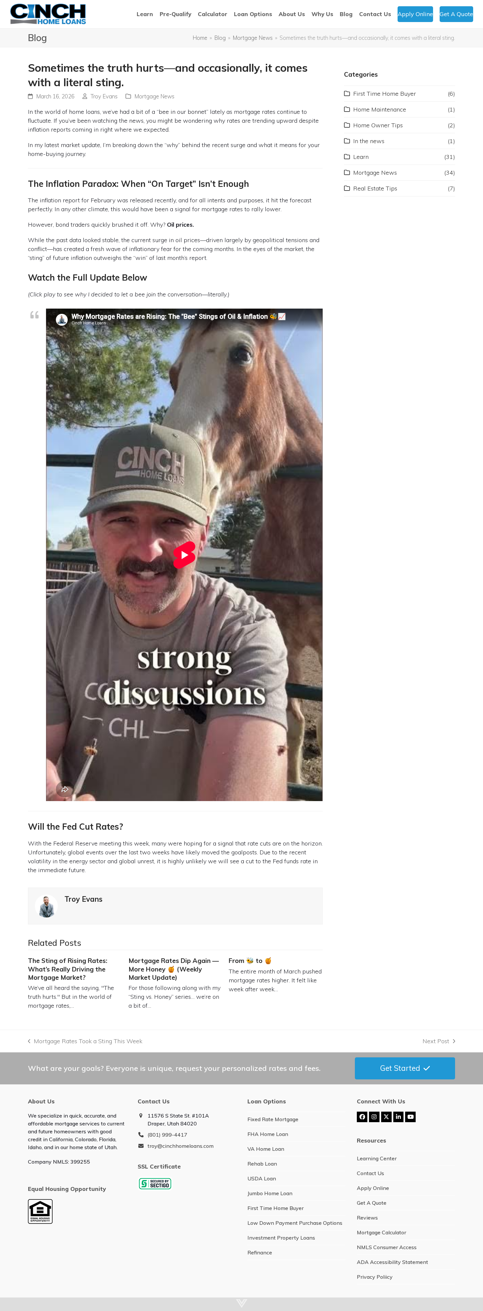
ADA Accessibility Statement (392, 1262)
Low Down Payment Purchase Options (294, 1223)
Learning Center (377, 1158)
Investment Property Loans (281, 1237)
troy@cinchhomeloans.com (181, 1146)
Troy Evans (104, 96)
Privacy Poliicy (375, 1276)
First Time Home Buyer (384, 93)
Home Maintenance (379, 109)
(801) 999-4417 (167, 1134)
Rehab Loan (262, 1163)
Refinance (259, 1252)
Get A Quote (371, 1202)
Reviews (367, 1217)
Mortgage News (154, 96)
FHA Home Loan (267, 1134)
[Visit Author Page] (46, 905)
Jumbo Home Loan (269, 1193)
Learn (361, 157)
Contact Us (370, 1173)
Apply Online (373, 1188)
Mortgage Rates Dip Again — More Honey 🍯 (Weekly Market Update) (173, 969)
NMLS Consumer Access (387, 1247)
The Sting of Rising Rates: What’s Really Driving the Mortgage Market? (67, 969)
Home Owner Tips (378, 125)
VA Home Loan (265, 1149)
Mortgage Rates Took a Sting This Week (85, 1041)
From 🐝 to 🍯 (250, 961)
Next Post (436, 1041)
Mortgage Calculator (381, 1232)
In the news (368, 141)
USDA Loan (261, 1178)
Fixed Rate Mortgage (272, 1119)
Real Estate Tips (375, 188)
